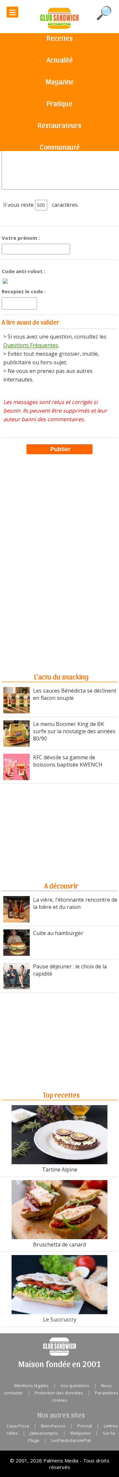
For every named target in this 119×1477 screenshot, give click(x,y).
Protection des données (59, 1393)
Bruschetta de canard (59, 1244)
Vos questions (74, 1385)
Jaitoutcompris (44, 1433)
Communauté (60, 146)
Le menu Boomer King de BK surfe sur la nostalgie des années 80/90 (74, 731)
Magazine (60, 81)
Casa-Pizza (18, 1426)
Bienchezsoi (53, 1426)
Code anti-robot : (23, 271)
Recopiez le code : (24, 291)
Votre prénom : (21, 237)
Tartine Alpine (59, 1169)
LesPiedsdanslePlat (71, 1440)
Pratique (59, 103)
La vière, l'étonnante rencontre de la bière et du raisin (75, 903)
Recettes (60, 37)
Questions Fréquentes (30, 345)
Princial (84, 1426)
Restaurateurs (59, 125)
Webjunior (80, 1433)
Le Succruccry (59, 1319)
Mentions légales (31, 1385)
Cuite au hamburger (58, 933)
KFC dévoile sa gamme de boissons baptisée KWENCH (67, 761)
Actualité (60, 59)
